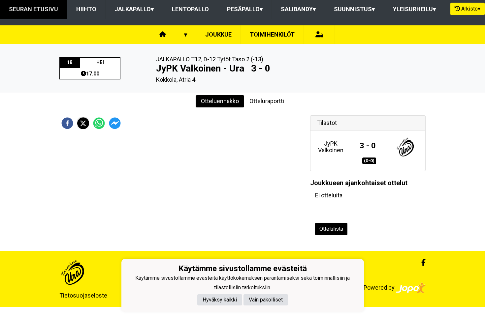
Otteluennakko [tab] (220, 101)
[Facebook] (421, 262)
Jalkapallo (134, 9)
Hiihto (86, 9)
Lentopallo (190, 9)
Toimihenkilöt (272, 34)
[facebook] (67, 123)
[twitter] (83, 123)
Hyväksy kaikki (220, 300)
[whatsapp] (99, 123)
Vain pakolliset (266, 300)
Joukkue (218, 34)
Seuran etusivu (33, 9)
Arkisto (470, 9)
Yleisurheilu (414, 9)
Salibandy (298, 9)
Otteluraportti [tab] (266, 101)
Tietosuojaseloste (83, 295)
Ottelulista (331, 229)
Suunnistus (354, 9)
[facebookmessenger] (115, 123)
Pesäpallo (245, 9)
